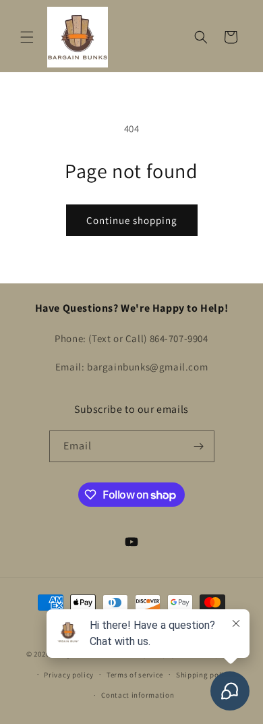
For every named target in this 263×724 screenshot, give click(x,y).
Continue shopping (131, 220)
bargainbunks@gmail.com (147, 366)
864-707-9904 (179, 338)
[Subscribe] (199, 446)
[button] (27, 37)
